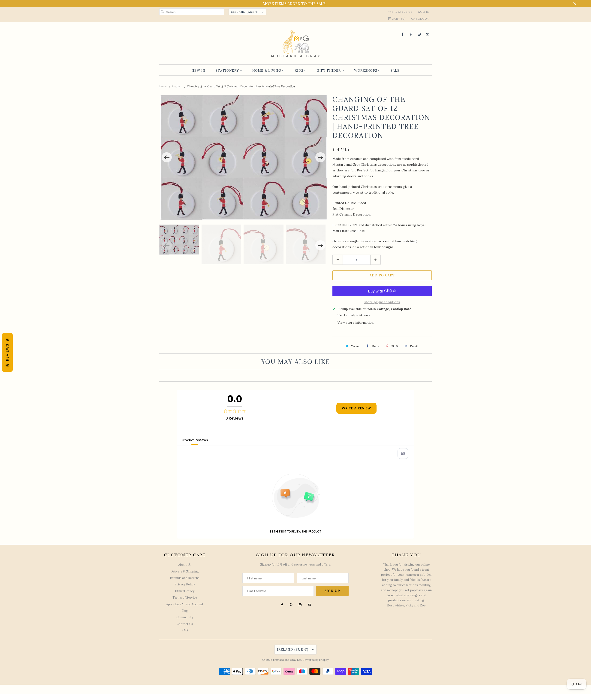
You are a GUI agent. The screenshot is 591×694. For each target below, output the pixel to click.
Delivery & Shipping (185, 571)
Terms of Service (184, 598)
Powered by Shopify (316, 659)
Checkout (420, 18)
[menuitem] (198, 70)
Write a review (356, 408)
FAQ (185, 630)
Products (177, 86)
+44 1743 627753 (400, 11)
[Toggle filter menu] (403, 453)
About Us (184, 565)
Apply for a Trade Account (184, 604)
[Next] (320, 157)
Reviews (7, 352)
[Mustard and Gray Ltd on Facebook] (403, 34)
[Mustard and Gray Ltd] (295, 44)
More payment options (382, 302)
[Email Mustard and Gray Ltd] (428, 34)
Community (184, 617)
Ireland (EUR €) (245, 11)
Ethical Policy (184, 591)
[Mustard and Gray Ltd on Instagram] (419, 34)
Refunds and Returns (184, 578)
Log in (423, 11)
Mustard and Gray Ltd (287, 659)
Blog (184, 611)
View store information (356, 322)
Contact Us (185, 624)
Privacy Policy (185, 584)
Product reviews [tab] (194, 440)
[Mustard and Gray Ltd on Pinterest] (411, 34)
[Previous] (167, 157)
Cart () (398, 18)
